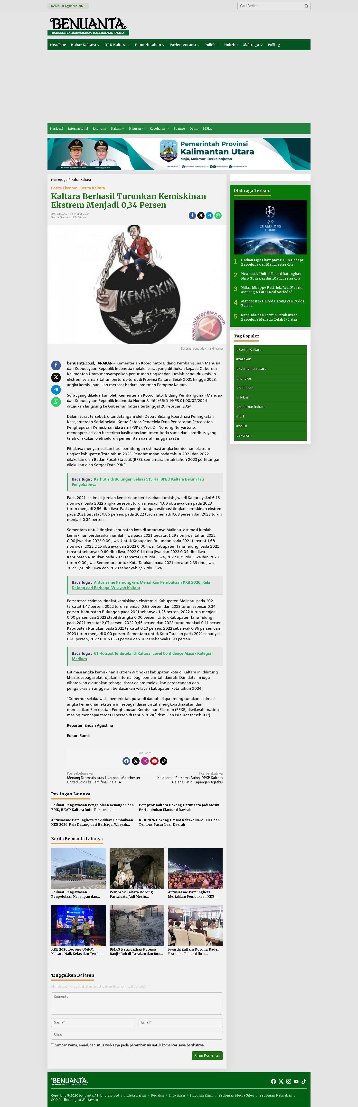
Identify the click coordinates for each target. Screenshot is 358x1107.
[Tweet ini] (201, 215)
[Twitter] (136, 761)
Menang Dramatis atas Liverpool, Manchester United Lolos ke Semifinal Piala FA (104, 777)
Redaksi (157, 1095)
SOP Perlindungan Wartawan (74, 1100)
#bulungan (244, 388)
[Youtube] (154, 761)
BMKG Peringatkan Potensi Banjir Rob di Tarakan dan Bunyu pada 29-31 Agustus (137, 951)
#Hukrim (243, 397)
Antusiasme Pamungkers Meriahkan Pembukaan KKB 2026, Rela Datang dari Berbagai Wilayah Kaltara (92, 822)
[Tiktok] (163, 761)
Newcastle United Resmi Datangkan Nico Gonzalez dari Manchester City (271, 276)
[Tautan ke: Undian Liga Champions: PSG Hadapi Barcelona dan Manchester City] (270, 227)
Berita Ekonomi (64, 188)
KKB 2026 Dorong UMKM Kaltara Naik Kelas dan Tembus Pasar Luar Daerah (179, 822)
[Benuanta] (88, 25)
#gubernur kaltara (251, 407)
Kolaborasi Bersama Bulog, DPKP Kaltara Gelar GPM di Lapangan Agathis (190, 777)
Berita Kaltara (92, 188)
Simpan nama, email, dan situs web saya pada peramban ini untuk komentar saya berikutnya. (130, 1045)
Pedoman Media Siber (236, 1095)
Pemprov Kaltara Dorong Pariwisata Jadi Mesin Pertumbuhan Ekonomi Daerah (179, 807)
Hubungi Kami (201, 1095)
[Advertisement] (179, 87)
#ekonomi (244, 436)
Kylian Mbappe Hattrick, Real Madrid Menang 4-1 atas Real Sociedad (271, 290)
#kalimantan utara (251, 369)
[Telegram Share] (209, 215)
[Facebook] (126, 761)
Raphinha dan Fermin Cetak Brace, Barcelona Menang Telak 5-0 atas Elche (270, 317)
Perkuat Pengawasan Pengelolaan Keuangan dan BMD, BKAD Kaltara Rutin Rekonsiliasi (92, 807)
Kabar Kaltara (60, 217)
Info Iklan (177, 1095)
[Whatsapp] (218, 215)
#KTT (240, 416)
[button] (306, 6)
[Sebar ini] (192, 215)
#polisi (241, 426)
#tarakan (243, 359)
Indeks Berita (135, 1095)
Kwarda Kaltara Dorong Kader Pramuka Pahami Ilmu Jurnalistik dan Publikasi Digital (194, 951)
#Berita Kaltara (249, 350)
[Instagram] (145, 761)
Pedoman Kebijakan (275, 1095)
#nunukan (244, 378)
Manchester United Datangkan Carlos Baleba (272, 303)
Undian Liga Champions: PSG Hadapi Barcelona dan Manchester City (272, 262)
